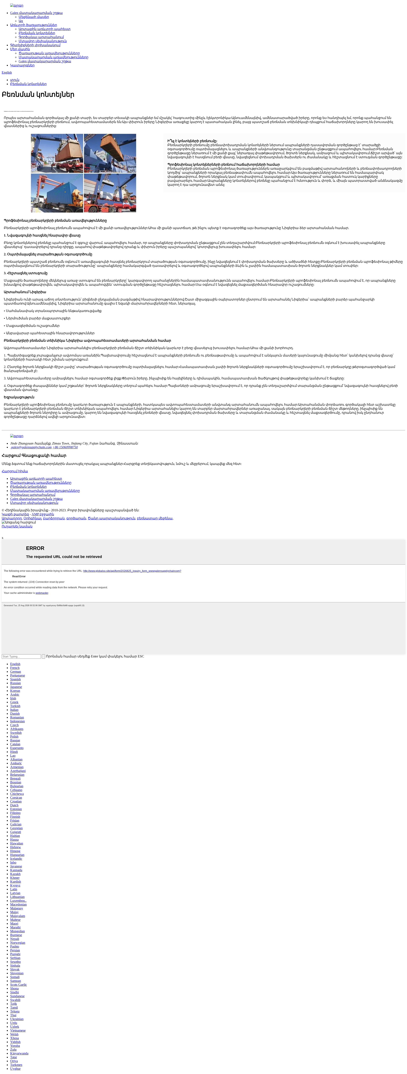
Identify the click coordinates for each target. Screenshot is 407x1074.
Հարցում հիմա (15, 471)
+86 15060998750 (65, 447)
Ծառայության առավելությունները (49, 53)
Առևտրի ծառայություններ (33, 25)
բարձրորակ (54, 518)
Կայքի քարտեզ (15, 514)
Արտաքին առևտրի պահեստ (45, 29)
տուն (14, 80)
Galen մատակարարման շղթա (36, 13)
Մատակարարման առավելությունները (53, 57)
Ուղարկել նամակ (17, 526)
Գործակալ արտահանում (41, 37)
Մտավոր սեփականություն (43, 41)
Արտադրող (12, 518)
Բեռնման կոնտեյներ (37, 33)
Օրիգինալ (32, 518)
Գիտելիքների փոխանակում (35, 45)
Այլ (21, 21)
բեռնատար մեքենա (155, 518)
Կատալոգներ (22, 65)
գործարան (76, 518)
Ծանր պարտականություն (111, 518)
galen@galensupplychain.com (31, 447)
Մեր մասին (20, 49)
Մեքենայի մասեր (34, 17)
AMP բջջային (43, 514)
